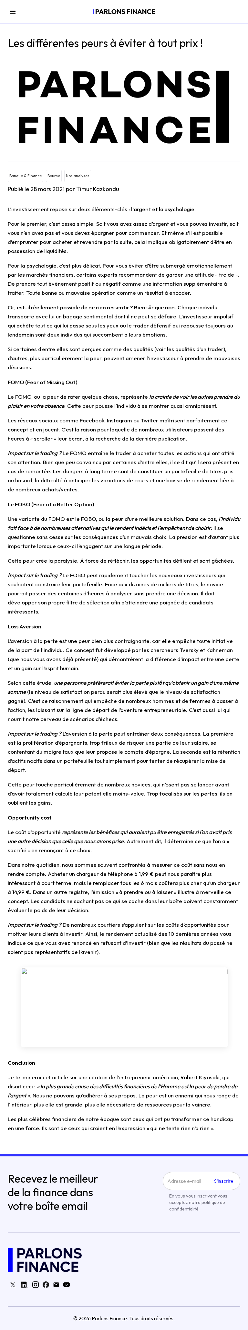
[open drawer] (12, 11)
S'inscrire (223, 1181)
